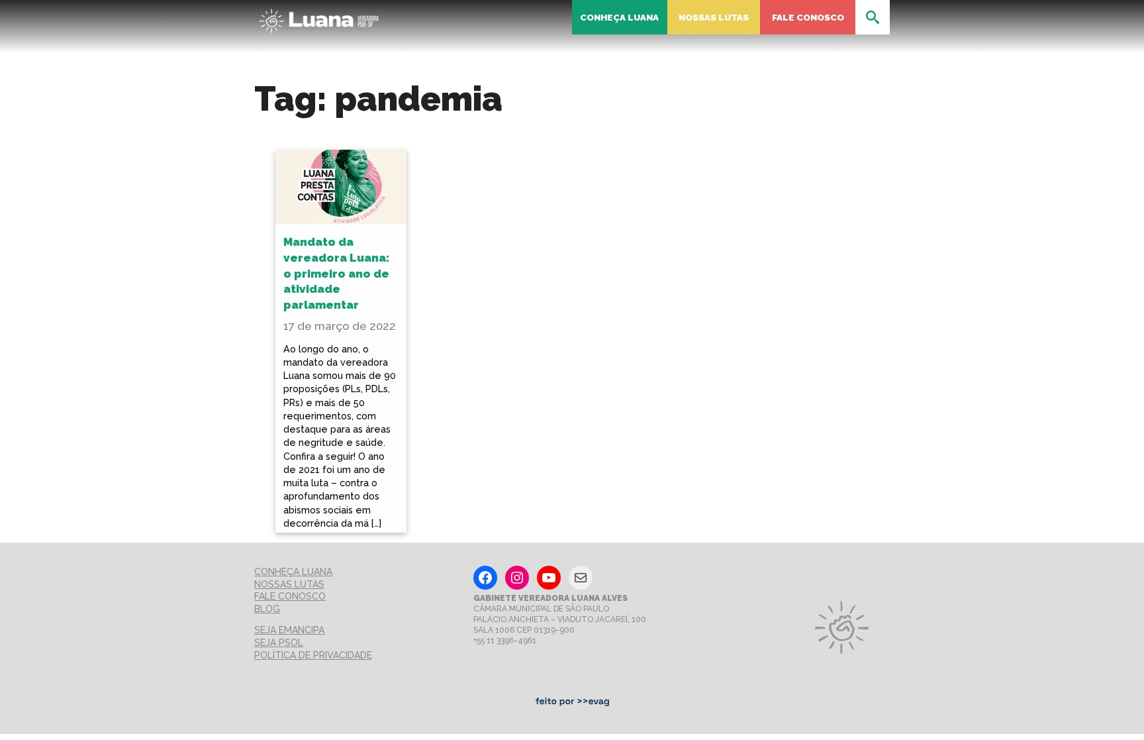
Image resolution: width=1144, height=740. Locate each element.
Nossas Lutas (714, 17)
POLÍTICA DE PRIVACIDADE (313, 655)
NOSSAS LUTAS (289, 584)
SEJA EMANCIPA (289, 630)
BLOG (267, 609)
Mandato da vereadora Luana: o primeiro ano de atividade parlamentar (336, 273)
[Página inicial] (319, 17)
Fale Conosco (808, 17)
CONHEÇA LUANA (293, 571)
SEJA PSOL (278, 642)
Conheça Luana (619, 17)
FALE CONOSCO (290, 596)
